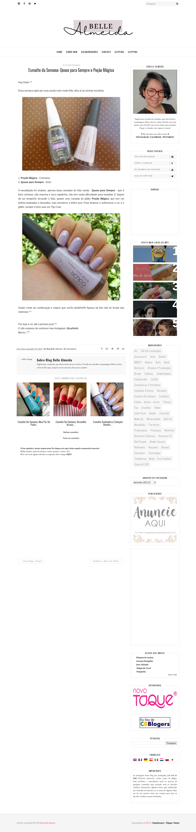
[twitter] (35, 4)
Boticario (139, 368)
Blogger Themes (172, 822)
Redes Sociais (158, 442)
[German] (146, 760)
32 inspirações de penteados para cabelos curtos (152, 325)
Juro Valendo (142, 664)
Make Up (138, 419)
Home (59, 51)
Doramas (162, 390)
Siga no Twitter (144, 176)
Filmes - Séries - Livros (147, 402)
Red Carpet (140, 442)
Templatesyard (158, 822)
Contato (106, 51)
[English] (135, 760)
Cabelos (149, 373)
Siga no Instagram (145, 157)
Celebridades (164, 373)
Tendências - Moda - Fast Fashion (152, 459)
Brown (137, 373)
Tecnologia (154, 453)
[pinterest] (29, 4)
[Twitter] (112, 349)
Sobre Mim (71, 51)
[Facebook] (102, 349)
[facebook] (24, 4)
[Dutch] (162, 760)
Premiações (140, 430)
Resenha (153, 447)
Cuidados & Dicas (144, 390)
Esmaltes (164, 396)
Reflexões (139, 447)
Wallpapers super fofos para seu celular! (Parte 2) (153, 251)
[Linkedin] (123, 349)
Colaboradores (89, 51)
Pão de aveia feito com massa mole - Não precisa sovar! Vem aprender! (153, 272)
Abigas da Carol (143, 668)
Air (136, 351)
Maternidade (153, 419)
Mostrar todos (172, 675)
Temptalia (141, 671)
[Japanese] (173, 760)
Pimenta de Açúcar (145, 657)
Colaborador (141, 379)
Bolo (158, 362)
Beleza (148, 362)
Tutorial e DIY (141, 464)
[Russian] (167, 760)
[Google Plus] (107, 349)
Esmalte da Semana (73, 65)
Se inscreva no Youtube (147, 170)
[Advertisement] (71, 530)
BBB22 (138, 362)
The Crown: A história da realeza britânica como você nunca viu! (153, 308)
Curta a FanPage (143, 163)
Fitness (167, 402)
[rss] (40, 4)
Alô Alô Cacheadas (151, 351)
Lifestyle (164, 413)
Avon (152, 356)
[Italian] (157, 760)
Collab (154, 379)
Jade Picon (140, 413)
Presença (156, 430)
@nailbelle (72, 328)
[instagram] (19, 4)
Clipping (119, 51)
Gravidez (146, 407)
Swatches (139, 453)
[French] (140, 760)
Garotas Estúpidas (144, 661)
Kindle (152, 413)
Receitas (169, 430)
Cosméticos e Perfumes (147, 385)
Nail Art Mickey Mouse (148, 286)
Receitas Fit (165, 436)
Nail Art (168, 419)
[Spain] (151, 760)
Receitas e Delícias (144, 436)
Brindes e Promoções (159, 368)
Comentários (70, 349)
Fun (136, 407)
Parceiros (154, 424)
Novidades (140, 424)
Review (165, 447)
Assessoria (140, 356)
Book (166, 362)
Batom (162, 356)
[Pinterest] (118, 349)
